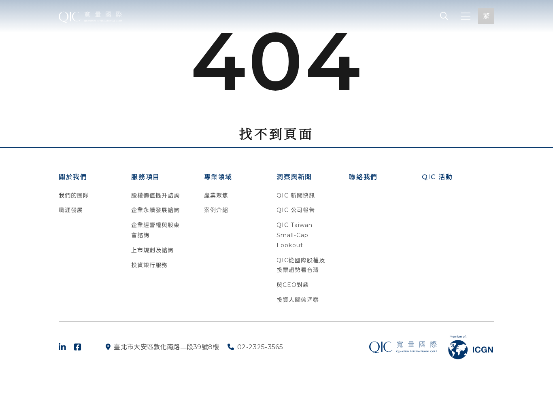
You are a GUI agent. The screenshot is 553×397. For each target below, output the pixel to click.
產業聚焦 (216, 195)
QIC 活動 (437, 177)
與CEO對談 (292, 285)
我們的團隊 (74, 195)
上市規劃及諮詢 (152, 250)
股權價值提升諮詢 (155, 195)
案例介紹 (216, 210)
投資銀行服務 (149, 265)
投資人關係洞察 (297, 300)
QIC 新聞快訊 (295, 195)
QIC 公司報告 (295, 210)
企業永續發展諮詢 (155, 210)
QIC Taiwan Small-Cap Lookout (294, 235)
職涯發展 (71, 210)
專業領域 (218, 177)
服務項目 (145, 177)
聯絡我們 (363, 177)
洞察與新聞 (294, 177)
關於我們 (73, 177)
